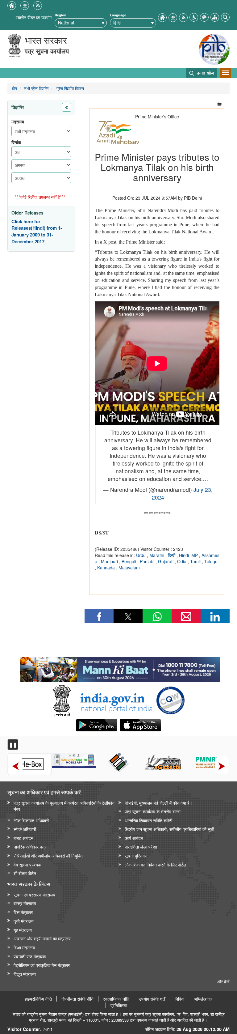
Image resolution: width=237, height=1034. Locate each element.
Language (118, 15)
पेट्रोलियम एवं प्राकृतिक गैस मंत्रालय (42, 965)
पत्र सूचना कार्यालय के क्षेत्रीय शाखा (153, 811)
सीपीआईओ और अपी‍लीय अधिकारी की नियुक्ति (48, 855)
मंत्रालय (17, 122)
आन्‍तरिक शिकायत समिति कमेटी (148, 820)
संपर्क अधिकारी (25, 829)
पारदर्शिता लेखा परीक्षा (141, 846)
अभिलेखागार (203, 999)
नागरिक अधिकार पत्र (30, 846)
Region (60, 15)
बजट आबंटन (23, 838)
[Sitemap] (214, 16)
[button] (193, 16)
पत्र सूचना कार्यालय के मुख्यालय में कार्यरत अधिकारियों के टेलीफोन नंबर (64, 805)
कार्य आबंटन (134, 838)
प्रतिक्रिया (118, 1005)
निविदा (179, 999)
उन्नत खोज (204, 73)
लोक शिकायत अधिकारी (31, 820)
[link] (120, 668)
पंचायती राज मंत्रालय (30, 956)
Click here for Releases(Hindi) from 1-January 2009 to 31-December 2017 (36, 231)
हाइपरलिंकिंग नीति (38, 999)
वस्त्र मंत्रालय (25, 903)
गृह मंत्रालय (23, 929)
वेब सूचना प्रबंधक (27, 864)
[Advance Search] (225, 16)
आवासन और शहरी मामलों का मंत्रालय (42, 938)
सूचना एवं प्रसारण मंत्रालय (34, 894)
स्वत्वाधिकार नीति (116, 999)
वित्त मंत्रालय (23, 912)
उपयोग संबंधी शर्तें (152, 999)
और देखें (223, 981)
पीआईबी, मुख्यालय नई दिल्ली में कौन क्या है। (158, 802)
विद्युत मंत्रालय (25, 974)
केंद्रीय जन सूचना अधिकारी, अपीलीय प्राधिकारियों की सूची (169, 829)
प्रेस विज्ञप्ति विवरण (69, 88)
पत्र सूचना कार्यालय (47, 50)
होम (14, 88)
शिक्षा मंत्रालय (24, 947)
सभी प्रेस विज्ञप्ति (36, 88)
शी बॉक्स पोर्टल (25, 873)
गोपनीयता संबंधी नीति (77, 999)
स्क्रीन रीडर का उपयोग (34, 17)
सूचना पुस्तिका (136, 855)
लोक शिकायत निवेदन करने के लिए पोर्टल (155, 864)
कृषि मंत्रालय (24, 920)
